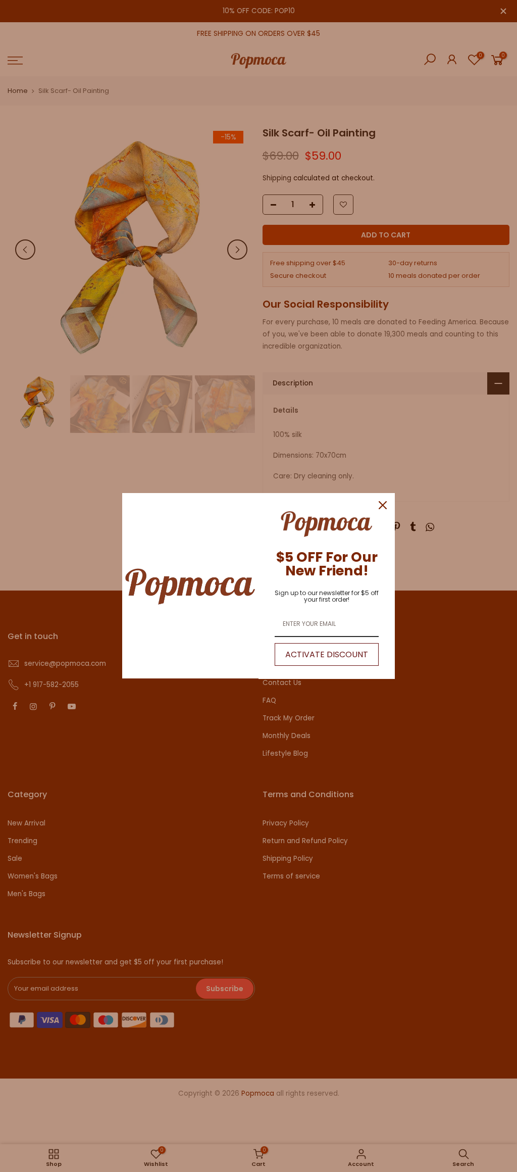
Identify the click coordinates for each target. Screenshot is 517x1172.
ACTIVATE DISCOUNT (326, 654)
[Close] (383, 505)
